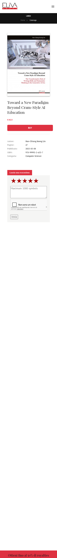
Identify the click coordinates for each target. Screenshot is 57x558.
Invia (14, 216)
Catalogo (33, 20)
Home (23, 20)
